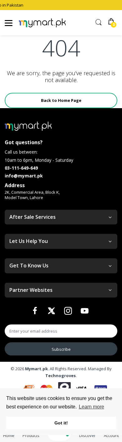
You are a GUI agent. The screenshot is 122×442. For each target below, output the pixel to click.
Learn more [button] (91, 406)
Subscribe (61, 349)
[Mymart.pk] (42, 23)
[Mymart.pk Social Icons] (35, 312)
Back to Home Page (61, 100)
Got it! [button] (61, 422)
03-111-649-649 (21, 168)
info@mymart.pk (24, 176)
